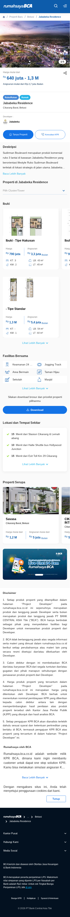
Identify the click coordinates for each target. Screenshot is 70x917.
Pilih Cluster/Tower (14, 190)
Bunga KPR (16, 898)
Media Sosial (10, 850)
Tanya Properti (20, 134)
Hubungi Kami (10, 842)
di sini (29, 887)
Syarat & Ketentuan (49, 898)
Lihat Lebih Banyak (33, 342)
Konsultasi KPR (52, 134)
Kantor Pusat (10, 833)
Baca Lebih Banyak (33, 777)
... (28, 816)
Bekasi (30, 17)
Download (37, 409)
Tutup (56, 798)
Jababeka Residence (50, 17)
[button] (29, 61)
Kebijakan (31, 898)
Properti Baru (16, 17)
